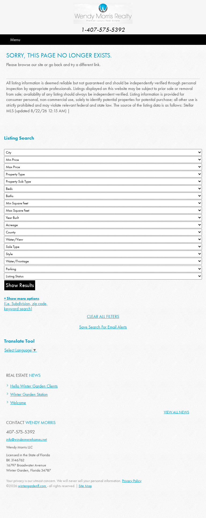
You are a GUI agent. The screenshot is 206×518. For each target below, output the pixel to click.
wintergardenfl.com (32, 485)
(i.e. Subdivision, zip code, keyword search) (25, 303)
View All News (176, 412)
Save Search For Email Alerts (103, 327)
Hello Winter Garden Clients (34, 386)
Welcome (18, 402)
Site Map (85, 485)
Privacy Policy (131, 480)
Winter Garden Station (29, 394)
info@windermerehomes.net (26, 439)
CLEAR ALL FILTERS (103, 316)
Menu (15, 39)
